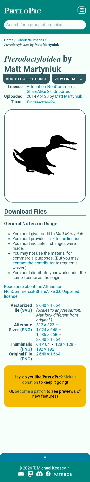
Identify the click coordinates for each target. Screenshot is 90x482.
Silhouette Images (30, 40)
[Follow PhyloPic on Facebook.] (48, 474)
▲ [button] (45, 456)
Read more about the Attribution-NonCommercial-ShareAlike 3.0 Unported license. (41, 291)
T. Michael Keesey (49, 468)
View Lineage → (68, 79)
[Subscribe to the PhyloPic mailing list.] (21, 474)
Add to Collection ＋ (26, 79)
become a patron (30, 391)
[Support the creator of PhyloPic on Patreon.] (63, 474)
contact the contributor (33, 262)
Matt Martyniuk (68, 96)
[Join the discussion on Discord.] (39, 474)
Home (8, 40)
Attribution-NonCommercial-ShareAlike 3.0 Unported (53, 89)
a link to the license (63, 238)
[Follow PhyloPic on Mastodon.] (30, 474)
